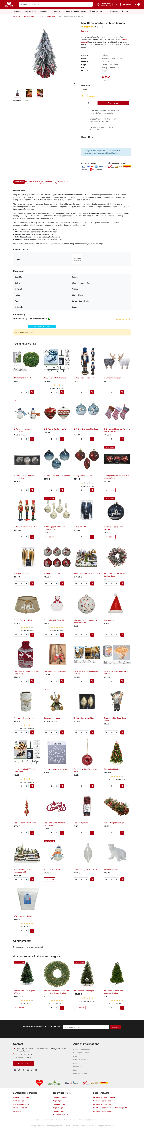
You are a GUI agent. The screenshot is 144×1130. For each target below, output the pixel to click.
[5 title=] (129, 319)
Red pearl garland (81, 823)
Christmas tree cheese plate (55, 671)
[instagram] (23, 1070)
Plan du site (77, 1067)
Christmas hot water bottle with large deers (26, 672)
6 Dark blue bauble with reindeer (113, 528)
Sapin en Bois (58, 1111)
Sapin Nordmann (60, 1097)
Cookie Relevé (90, 1126)
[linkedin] (36, 1070)
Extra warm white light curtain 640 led (86, 672)
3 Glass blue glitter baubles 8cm (57, 476)
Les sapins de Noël (62, 1093)
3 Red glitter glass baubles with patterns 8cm (116, 477)
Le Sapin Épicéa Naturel (102, 1111)
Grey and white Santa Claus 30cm (115, 719)
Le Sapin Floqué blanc (102, 1101)
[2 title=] (120, 319)
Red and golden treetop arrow (26, 823)
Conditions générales (81, 1049)
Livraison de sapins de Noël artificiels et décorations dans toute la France (84, 1120)
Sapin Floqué (58, 1108)
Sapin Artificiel (59, 1104)
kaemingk (85, 31)
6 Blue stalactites (80, 527)
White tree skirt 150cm (23, 916)
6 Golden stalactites (22, 573)
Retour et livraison (80, 1060)
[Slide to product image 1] (17, 93)
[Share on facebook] (88, 137)
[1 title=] (117, 319)
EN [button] (115, 4)
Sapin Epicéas (58, 1101)
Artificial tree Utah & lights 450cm (24, 992)
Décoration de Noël (21, 1097)
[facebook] (15, 1070)
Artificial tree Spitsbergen (84, 991)
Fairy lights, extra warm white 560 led (116, 672)
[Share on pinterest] (92, 137)
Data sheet (48, 182)
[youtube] (28, 1070)
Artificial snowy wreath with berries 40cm (115, 574)
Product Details (34, 182)
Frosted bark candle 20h (24, 718)
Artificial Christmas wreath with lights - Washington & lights (56, 992)
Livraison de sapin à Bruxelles (43, 1120)
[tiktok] (32, 1070)
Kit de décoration (20, 1108)
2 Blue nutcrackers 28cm (84, 378)
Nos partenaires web (106, 1126)
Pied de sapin (18, 1111)
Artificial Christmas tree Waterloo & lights (113, 992)
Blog (75, 1070)
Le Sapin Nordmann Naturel (104, 1097)
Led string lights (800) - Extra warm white (26, 770)
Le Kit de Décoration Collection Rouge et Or (110, 1108)
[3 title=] (123, 319)
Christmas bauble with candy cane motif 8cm (85, 621)
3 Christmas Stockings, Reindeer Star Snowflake (117, 430)
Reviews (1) (61, 182)
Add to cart (113, 103)
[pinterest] (19, 1070)
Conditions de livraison (82, 1053)
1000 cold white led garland (55, 378)
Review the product (42, 326)
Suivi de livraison (80, 1074)
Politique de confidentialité (73, 1126)
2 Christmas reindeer (112, 378)
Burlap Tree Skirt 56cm (23, 620)
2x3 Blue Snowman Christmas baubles (86, 430)
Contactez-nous (23, 1063)
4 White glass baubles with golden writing (54, 528)
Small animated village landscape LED (23, 870)
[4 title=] (126, 319)
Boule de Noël (18, 1101)
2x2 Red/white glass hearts (55, 429)
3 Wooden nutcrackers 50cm (25, 527)
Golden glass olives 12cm (84, 718)
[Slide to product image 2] (28, 93)
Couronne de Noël (60, 1115)
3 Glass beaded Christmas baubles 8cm (24, 477)
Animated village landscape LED (87, 573)
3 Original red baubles (83, 476)
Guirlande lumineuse (21, 1104)
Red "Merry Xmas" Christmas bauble (85, 770)
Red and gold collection (113, 769)
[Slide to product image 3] (40, 93)
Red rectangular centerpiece (115, 823)
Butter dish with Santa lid (54, 620)
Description (19, 182)
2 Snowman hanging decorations (22, 430)
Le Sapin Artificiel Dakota (103, 1104)
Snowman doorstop (52, 869)
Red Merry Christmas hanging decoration (56, 824)
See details (110, 490)
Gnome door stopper (52, 718)
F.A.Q (75, 1056)
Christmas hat (109, 620)
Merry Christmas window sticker (57, 769)
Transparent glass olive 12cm (85, 869)
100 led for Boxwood (22, 378)
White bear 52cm (111, 869)
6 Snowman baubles (52, 573)
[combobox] (56, 4)
